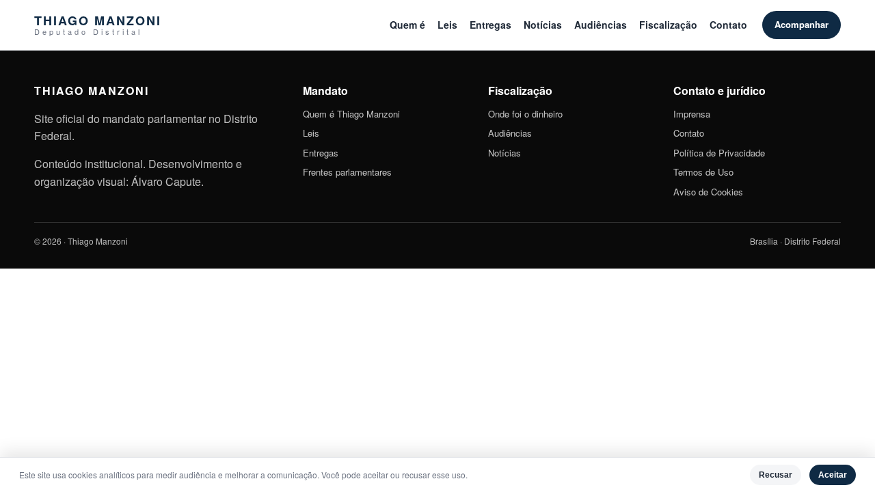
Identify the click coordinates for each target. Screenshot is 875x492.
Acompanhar (802, 24)
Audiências (600, 24)
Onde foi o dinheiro (525, 113)
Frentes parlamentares (347, 171)
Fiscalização (668, 24)
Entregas (490, 24)
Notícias (543, 24)
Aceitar (832, 475)
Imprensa (691, 113)
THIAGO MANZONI (97, 25)
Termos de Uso (703, 171)
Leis (447, 24)
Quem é (407, 24)
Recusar (775, 475)
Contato (728, 24)
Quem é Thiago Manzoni (351, 113)
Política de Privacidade (719, 152)
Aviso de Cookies (708, 191)
